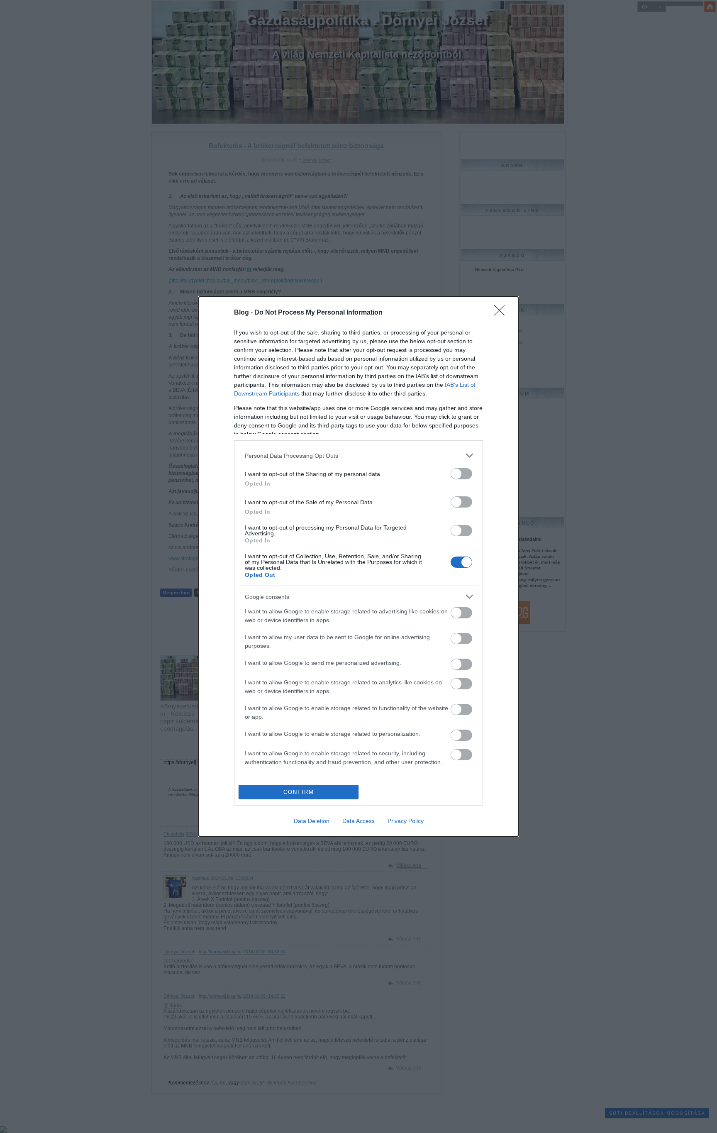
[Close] (502, 313)
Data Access (358, 821)
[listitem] (358, 455)
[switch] (461, 473)
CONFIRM (298, 792)
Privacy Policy (406, 821)
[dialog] (358, 566)
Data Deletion (311, 821)
